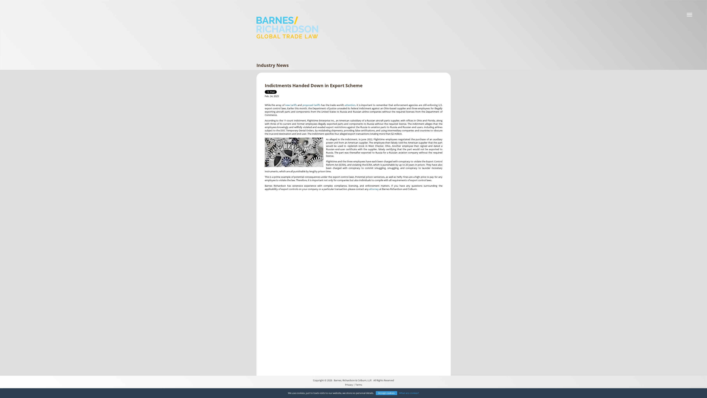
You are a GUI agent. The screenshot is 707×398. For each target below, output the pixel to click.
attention (350, 105)
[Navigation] (689, 14)
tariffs (294, 105)
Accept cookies (386, 393)
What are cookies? (409, 393)
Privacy (349, 384)
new (287, 105)
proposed (308, 105)
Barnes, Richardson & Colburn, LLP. (353, 380)
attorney (374, 189)
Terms (358, 384)
